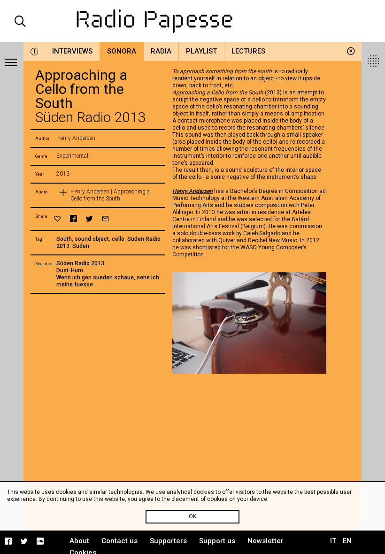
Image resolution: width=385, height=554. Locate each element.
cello (118, 239)
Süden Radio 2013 (80, 263)
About (79, 541)
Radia (161, 51)
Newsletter (265, 541)
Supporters (168, 541)
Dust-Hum (69, 270)
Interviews (72, 51)
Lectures (248, 51)
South (64, 239)
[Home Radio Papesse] (192, 21)
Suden (80, 246)
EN (347, 541)
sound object (92, 239)
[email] (105, 218)
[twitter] (89, 218)
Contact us (119, 541)
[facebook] (73, 218)
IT (333, 541)
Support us (217, 541)
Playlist (201, 51)
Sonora (121, 51)
